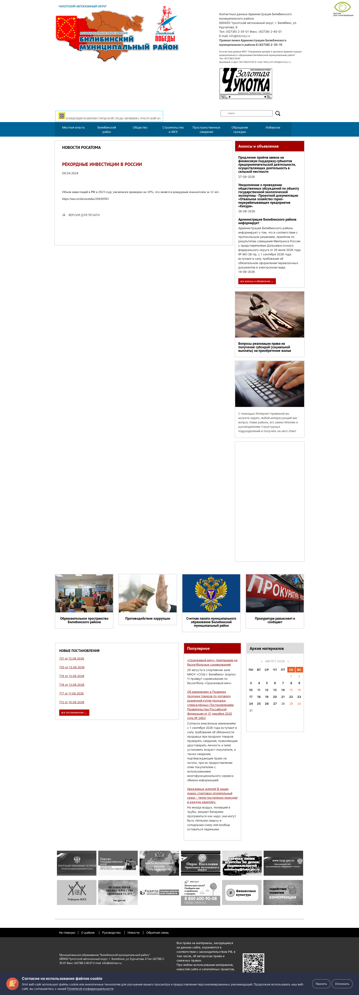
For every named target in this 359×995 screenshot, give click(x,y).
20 (275, 696)
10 (251, 690)
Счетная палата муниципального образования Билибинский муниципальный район (211, 622)
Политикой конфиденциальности (90, 988)
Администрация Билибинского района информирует (267, 221)
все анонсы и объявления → (256, 281)
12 (266, 690)
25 (259, 703)
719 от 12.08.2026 (71, 676)
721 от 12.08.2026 (71, 658)
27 (275, 703)
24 (251, 703)
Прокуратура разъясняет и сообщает (275, 620)
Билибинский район (106, 129)
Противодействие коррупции (147, 618)
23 (299, 696)
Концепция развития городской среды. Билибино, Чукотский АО (112, 118)
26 (267, 703)
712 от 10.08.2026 (71, 702)
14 (283, 690)
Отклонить (342, 983)
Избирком (273, 127)
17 (250, 696)
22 (291, 696)
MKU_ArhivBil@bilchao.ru (277, 62)
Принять (321, 983)
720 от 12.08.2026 (72, 667)
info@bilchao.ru (239, 36)
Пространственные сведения (206, 129)
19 (266, 696)
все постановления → (74, 712)
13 (275, 690)
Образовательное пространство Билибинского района (84, 620)
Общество (140, 127)
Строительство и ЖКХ (173, 129)
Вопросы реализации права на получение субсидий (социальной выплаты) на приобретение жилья (264, 347)
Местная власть (73, 127)
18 (259, 696)
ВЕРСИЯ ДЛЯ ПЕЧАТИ (84, 215)
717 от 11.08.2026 (71, 693)
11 (258, 690)
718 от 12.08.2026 (71, 684)
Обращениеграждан (239, 129)
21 (283, 696)
